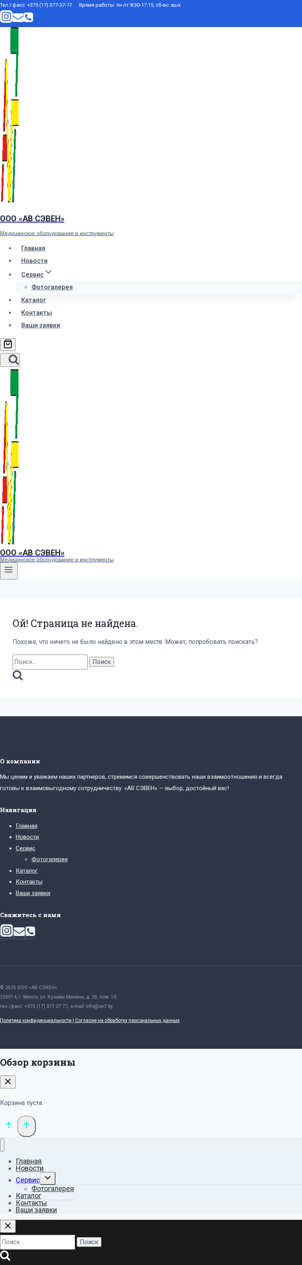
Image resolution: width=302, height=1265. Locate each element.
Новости (34, 261)
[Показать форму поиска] (10, 360)
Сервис (25, 848)
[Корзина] (8, 344)
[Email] (18, 20)
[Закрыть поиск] (8, 1226)
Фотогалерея (52, 287)
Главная (33, 248)
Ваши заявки (40, 325)
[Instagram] (6, 20)
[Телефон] (28, 20)
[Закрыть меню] (2, 1144)
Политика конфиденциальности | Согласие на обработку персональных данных (90, 1020)
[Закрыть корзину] (8, 1082)
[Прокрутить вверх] (8, 1126)
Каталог (33, 300)
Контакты (36, 312)
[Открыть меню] (9, 570)
